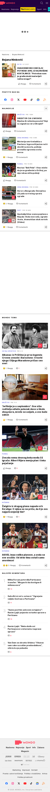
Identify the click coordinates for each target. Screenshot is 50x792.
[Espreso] (17, 756)
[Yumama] (40, 760)
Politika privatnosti (25, 777)
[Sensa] (29, 760)
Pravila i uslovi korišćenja (13, 774)
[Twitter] (18, 100)
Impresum (26, 770)
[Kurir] (8, 756)
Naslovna (5, 54)
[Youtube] (25, 100)
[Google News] (38, 100)
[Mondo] (7, 3)
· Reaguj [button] (9, 157)
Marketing (17, 770)
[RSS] (44, 100)
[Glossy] (41, 756)
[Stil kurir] (33, 756)
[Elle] (26, 756)
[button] (35, 84)
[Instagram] (12, 100)
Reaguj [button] (23, 84)
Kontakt (34, 770)
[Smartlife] (18, 760)
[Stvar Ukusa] (25, 764)
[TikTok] (31, 100)
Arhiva (44, 774)
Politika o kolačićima (32, 774)
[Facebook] (5, 100)
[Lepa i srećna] (8, 760)
